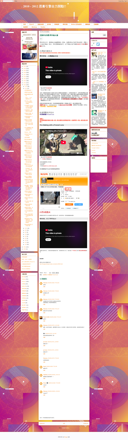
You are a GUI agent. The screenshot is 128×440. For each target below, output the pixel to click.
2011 (25, 247)
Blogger (66, 437)
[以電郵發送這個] (52, 273)
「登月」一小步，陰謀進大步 (29, 98)
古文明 (23, 302)
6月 (26, 236)
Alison (44, 383)
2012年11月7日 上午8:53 (53, 350)
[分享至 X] (55, 273)
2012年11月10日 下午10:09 (54, 383)
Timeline (43, 27)
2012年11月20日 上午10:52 (54, 391)
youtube (93, 150)
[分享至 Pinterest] (58, 273)
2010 (25, 249)
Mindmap (34, 27)
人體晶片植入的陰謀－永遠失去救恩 (29, 124)
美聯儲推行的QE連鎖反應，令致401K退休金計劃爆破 (29, 220)
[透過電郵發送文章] (50, 272)
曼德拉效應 (41, 24)
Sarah (44, 366)
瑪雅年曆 (24, 309)
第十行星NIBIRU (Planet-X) (28, 261)
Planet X (31, 24)
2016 (25, 76)
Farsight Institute (95, 147)
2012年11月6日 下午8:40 (53, 291)
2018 (25, 72)
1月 (26, 244)
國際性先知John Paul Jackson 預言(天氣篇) (28, 156)
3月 (26, 240)
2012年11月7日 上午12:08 (53, 325)
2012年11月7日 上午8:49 (53, 341)
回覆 (44, 286)
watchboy (45, 374)
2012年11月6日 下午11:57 (55, 317)
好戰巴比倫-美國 (28, 92)
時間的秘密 (24, 257)
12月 (26, 86)
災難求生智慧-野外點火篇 (28, 205)
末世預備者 (27, 137)
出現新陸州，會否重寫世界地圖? (29, 110)
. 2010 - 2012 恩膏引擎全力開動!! (43, 6)
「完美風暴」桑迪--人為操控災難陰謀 (29, 170)
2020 (25, 68)
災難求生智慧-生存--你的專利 (28, 192)
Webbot (24, 279)
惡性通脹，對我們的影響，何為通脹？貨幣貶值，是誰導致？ (29, 187)
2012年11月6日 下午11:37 (53, 308)
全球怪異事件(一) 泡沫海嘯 (29, 117)
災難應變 (96, 24)
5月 (26, 238)
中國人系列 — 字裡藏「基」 (102, 53)
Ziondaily (94, 152)
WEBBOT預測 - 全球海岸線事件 (29, 114)
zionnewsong (95, 143)
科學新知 (24, 298)
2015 (25, 78)
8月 (26, 232)
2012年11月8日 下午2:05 (51, 366)
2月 (26, 242)
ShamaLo (45, 358)
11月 (26, 88)
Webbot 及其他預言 (76, 24)
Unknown (45, 282)
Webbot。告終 (28, 132)
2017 (25, 74)
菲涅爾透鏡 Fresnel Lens (52, 274)
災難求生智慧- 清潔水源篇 (28, 195)
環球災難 (65, 24)
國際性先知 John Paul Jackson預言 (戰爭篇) (29, 152)
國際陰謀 (87, 24)
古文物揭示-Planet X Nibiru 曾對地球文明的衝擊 (29, 107)
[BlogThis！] (54, 273)
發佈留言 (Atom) (65, 427)
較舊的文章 (85, 423)
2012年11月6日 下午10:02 (53, 299)
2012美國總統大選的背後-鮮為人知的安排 (29, 129)
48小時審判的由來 (26, 266)
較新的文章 (42, 423)
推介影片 (24, 305)
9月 (26, 230)
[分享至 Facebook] (56, 273)
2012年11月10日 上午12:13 (54, 374)
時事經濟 (56, 24)
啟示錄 (49, 24)
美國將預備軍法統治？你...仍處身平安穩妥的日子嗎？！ (29, 181)
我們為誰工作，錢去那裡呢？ (102, 111)
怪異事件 (25, 27)
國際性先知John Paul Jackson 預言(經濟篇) (28, 143)
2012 (25, 84)
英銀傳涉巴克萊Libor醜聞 (101, 95)
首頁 (24, 24)
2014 (25, 80)
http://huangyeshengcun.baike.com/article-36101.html (51, 264)
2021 (25, 66)
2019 (25, 70)
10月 (26, 228)
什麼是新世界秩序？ (26, 264)
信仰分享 (24, 286)
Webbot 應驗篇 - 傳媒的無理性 (28, 177)
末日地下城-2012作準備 (28, 135)
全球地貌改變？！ (29, 90)
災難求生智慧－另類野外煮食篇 (29, 208)
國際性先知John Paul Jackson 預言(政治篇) (28, 161)
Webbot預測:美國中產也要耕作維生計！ (29, 215)
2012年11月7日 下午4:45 (53, 358)
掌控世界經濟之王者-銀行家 (29, 225)
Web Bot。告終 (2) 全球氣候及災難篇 (28, 102)
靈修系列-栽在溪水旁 (96, 145)
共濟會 (23, 283)
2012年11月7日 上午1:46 (51, 333)
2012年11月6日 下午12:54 (53, 282)
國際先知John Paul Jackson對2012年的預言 (29, 165)
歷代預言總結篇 (28, 139)
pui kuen (45, 341)
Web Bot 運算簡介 (26, 268)
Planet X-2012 (46, 317)
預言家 (23, 300)
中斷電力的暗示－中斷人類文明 (29, 174)
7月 (26, 234)
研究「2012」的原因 (27, 259)
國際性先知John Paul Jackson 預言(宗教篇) (28, 147)
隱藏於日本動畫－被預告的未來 (29, 120)
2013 (25, 82)
